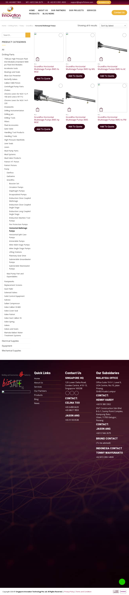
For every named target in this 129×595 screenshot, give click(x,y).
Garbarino (11, 176)
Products (34, 14)
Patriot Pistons (10, 165)
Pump (22, 26)
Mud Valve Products (12, 158)
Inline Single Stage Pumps (19, 248)
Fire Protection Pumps (18, 224)
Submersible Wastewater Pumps (19, 267)
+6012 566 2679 (103, 433)
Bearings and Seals (12, 72)
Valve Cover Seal (11, 311)
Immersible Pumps (17, 241)
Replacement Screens (13, 285)
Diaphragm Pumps (17, 191)
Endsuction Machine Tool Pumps (19, 219)
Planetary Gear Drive (17, 255)
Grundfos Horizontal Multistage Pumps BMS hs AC (112, 67)
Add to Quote (44, 78)
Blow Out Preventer (12, 75)
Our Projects (76, 11)
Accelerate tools (11, 68)
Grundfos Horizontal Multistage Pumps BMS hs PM (112, 118)
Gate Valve (8, 129)
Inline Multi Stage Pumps (19, 245)
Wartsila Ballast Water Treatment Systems (13, 334)
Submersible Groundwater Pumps (20, 260)
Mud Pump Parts (11, 151)
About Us (43, 11)
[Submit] (27, 35)
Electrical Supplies (10, 341)
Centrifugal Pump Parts (14, 86)
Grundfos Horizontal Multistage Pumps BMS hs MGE (46, 69)
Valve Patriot (9, 314)
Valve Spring (9, 321)
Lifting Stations (15, 252)
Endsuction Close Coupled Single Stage (20, 206)
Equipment (7, 345)
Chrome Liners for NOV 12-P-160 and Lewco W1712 (16, 95)
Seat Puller (8, 289)
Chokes (7, 90)
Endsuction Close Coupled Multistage (20, 199)
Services (91, 11)
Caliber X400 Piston (12, 83)
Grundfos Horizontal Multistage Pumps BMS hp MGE (46, 120)
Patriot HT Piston (11, 161)
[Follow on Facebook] (113, 2)
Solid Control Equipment (14, 296)
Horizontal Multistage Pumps (18, 229)
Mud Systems (10, 154)
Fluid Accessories (11, 125)
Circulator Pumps (16, 187)
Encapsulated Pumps (18, 194)
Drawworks (9, 107)
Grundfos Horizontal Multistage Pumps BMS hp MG (80, 67)
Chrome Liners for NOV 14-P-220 (16, 101)
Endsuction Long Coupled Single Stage (19, 212)
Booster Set (14, 183)
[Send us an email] (72, 393)
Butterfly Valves (10, 79)
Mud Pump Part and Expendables (15, 275)
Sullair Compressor (12, 303)
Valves (7, 325)
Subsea (7, 300)
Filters (6, 121)
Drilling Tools (9, 118)
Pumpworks (9, 281)
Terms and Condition (83, 591)
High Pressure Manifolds (14, 140)
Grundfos (29, 26)
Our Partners (58, 11)
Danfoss (10, 172)
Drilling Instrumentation (14, 110)
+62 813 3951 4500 (105, 457)
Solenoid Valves (10, 292)
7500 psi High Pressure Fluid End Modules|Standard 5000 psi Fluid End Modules (16, 62)
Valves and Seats (11, 329)
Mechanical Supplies (11, 350)
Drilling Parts (13, 26)
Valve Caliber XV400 (12, 307)
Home (32, 11)
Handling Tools (10, 136)
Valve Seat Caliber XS (13, 318)
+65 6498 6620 (72, 407)
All (3, 49)
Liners (6, 147)
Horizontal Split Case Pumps (17, 236)
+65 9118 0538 (72, 420)
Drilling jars (8, 114)
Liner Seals (8, 143)
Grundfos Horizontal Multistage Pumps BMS (77, 118)
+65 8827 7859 (72, 410)
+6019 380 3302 (103, 404)
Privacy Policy (69, 591)
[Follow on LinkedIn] (116, 2)
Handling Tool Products (14, 132)
